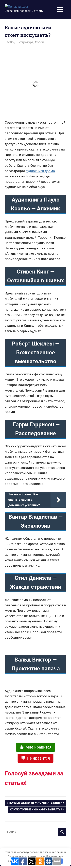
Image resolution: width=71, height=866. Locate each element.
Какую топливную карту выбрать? (36, 810)
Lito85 (9, 42)
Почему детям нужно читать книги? (36, 803)
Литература (25, 42)
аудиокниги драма (40, 171)
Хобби (39, 42)
